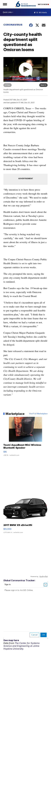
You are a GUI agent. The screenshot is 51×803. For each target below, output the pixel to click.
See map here (11, 640)
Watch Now (43, 4)
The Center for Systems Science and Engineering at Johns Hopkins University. (21, 646)
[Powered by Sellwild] (43, 577)
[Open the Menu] (4, 4)
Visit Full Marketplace (38, 414)
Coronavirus (13, 24)
